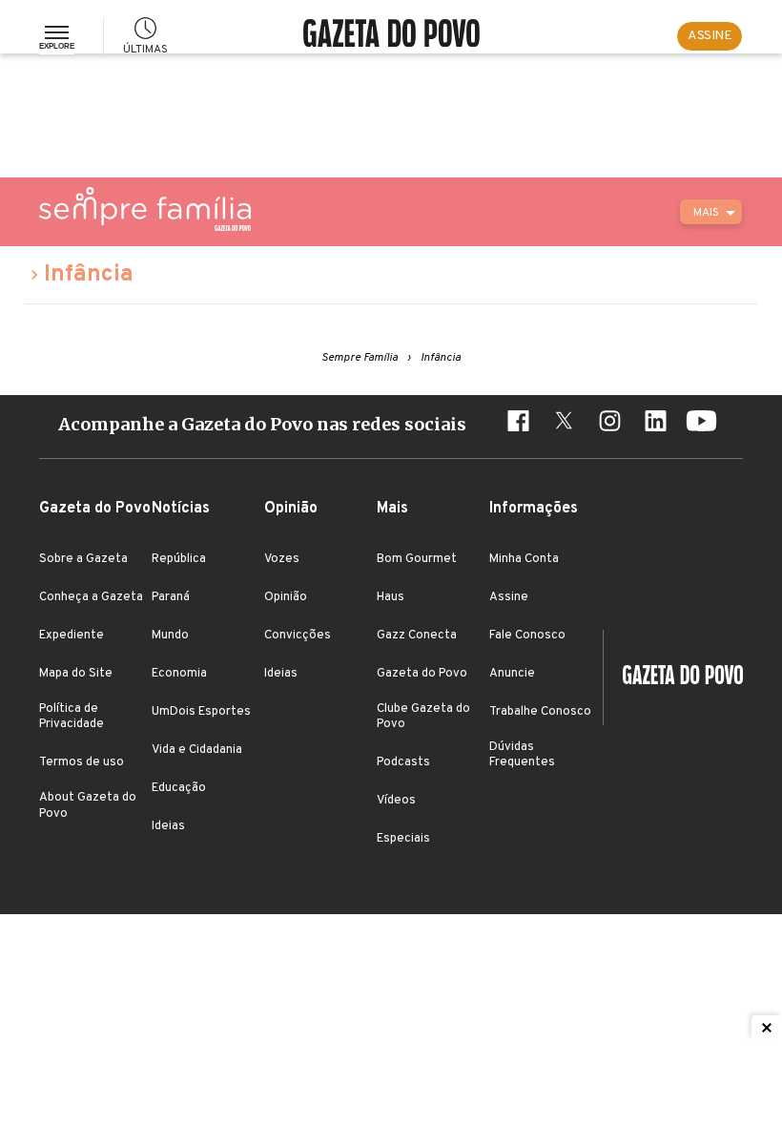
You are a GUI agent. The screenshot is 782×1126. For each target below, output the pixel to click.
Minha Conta (524, 559)
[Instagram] (609, 423)
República (179, 559)
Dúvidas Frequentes (522, 755)
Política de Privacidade (71, 716)
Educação (179, 788)
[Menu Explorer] (56, 36)
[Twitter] (563, 423)
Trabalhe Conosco (540, 711)
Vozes (281, 559)
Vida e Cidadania (197, 750)
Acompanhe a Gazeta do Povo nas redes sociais (262, 424)
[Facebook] (518, 423)
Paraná (171, 597)
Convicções (297, 635)
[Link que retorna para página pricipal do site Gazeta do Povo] (391, 35)
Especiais (403, 838)
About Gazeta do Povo (87, 805)
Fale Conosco (527, 635)
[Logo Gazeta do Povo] (673, 677)
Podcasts (403, 762)
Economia (179, 673)
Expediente (71, 635)
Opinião (285, 597)
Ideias (168, 826)
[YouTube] (701, 423)
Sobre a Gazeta (83, 559)
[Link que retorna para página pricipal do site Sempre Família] (145, 209)
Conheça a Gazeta (91, 597)
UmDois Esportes (201, 711)
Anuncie (512, 673)
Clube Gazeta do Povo (423, 716)
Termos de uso (81, 762)
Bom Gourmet (417, 559)
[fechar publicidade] (766, 1027)
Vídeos (396, 800)
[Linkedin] (655, 423)
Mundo (170, 635)
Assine (508, 597)
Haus (390, 597)
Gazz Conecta (417, 635)
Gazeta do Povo (422, 673)
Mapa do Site (76, 673)
